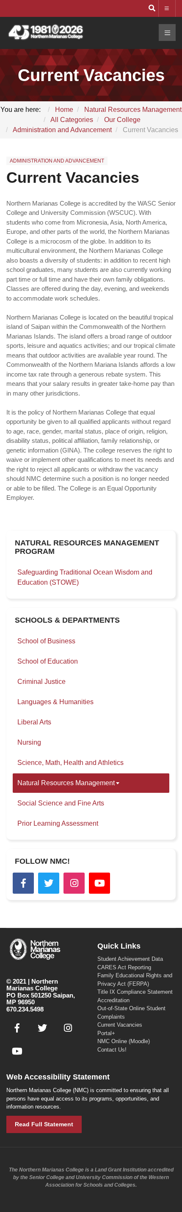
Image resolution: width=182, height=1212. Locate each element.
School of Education (47, 661)
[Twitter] (48, 883)
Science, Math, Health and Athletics (70, 762)
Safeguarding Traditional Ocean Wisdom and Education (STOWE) (84, 577)
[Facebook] (23, 883)
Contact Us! (112, 1050)
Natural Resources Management (66, 782)
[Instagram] (74, 883)
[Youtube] (99, 883)
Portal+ (106, 1033)
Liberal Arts (34, 722)
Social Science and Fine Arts (60, 803)
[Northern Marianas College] (45, 32)
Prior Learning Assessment (57, 823)
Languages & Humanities (55, 701)
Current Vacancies (72, 177)
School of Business (46, 641)
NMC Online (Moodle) (123, 1041)
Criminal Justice (41, 681)
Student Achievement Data (130, 959)
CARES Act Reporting (124, 967)
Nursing (29, 742)
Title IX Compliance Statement (135, 992)
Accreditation (113, 1000)
